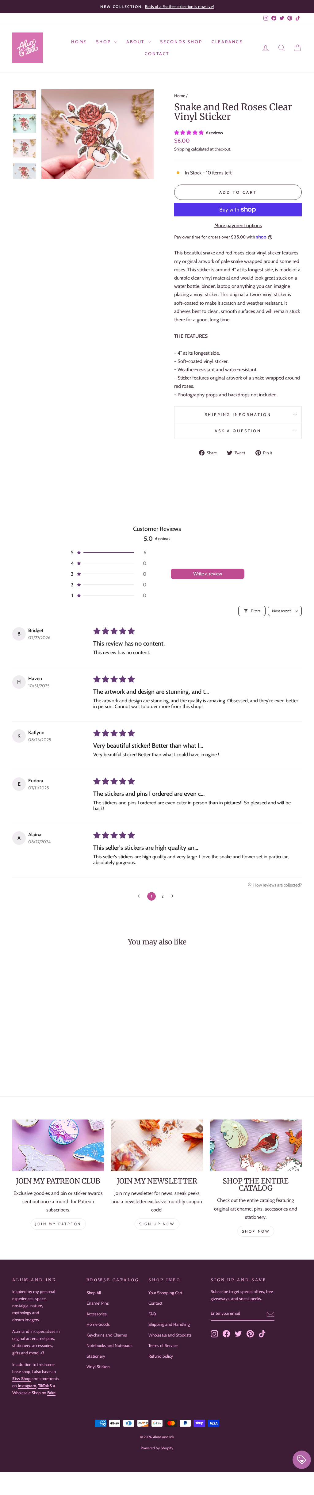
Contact (157, 53)
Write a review (207, 574)
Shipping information (238, 414)
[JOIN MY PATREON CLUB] (58, 1145)
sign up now (157, 1224)
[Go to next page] (174, 896)
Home (79, 41)
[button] (189, 132)
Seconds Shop (181, 41)
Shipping (182, 149)
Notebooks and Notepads (109, 1345)
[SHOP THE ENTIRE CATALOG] (256, 1145)
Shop (104, 41)
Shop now (256, 1231)
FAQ (152, 1313)
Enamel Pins (97, 1303)
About (136, 41)
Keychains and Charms (106, 1335)
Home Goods (98, 1324)
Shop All (93, 1292)
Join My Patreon (58, 1224)
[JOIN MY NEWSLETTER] (157, 1145)
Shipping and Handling (169, 1324)
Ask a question (238, 431)
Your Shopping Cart (165, 1292)
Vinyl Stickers (98, 1366)
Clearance (227, 41)
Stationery (95, 1356)
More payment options (238, 225)
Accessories (96, 1313)
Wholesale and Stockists (170, 1335)
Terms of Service (163, 1345)
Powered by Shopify (157, 1448)
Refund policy (160, 1356)
